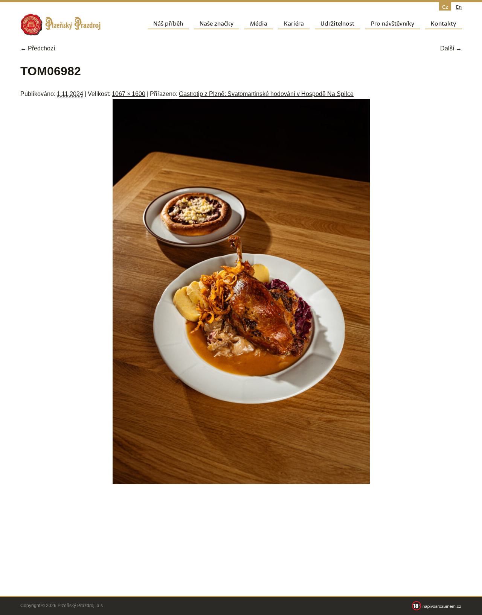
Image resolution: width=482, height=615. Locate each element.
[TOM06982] (241, 482)
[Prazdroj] (61, 25)
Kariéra (294, 22)
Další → (451, 48)
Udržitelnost (337, 22)
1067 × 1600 (128, 94)
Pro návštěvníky (392, 22)
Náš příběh (168, 22)
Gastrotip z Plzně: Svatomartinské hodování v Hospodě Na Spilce (266, 94)
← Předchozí (37, 48)
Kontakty (443, 22)
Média (258, 22)
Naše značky (216, 22)
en (459, 6)
